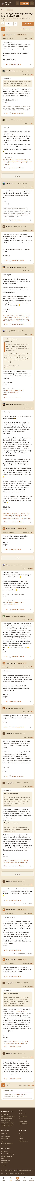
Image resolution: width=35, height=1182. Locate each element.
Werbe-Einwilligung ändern (6, 1157)
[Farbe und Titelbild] (15, 24)
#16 (31, 885)
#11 (31, 619)
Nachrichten (4, 1138)
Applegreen (9, 267)
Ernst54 (8, 616)
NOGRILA (9, 226)
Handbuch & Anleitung (7, 1143)
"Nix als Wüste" (16, 315)
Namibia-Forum (8, 3)
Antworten (27, 23)
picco (7, 120)
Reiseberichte (23, 1116)
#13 (31, 711)
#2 (31, 74)
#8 (31, 408)
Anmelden (25, 3)
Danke (6, 64)
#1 (31, 38)
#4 (31, 187)
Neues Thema (23, 1121)
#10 (31, 568)
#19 (31, 986)
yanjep (8, 708)
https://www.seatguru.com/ (20, 1011)
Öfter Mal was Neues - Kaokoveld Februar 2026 (15, 862)
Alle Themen (22, 1114)
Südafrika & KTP (14, 392)
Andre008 (9, 733)
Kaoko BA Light (7, 315)
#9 (31, 532)
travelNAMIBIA (10, 71)
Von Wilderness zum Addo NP (20, 317)
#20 (31, 1057)
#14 (31, 737)
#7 (31, 334)
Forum (3, 10)
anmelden (20, 1094)
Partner (21, 1138)
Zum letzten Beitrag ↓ (27, 29)
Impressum (4, 1151)
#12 (31, 667)
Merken (9, 24)
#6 (31, 270)
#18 (31, 963)
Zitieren (18, 64)
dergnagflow (10, 783)
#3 (31, 123)
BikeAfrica (9, 183)
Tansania (10, 10)
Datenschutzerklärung (7, 1154)
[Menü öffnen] (32, 3)
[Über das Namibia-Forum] (2, 3)
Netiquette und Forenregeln (5, 1161)
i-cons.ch (30, 1170)
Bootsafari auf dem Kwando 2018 (14, 390)
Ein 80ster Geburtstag (14, 320)
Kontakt (3, 1165)
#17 (31, 913)
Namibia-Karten (23, 1141)
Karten (21, 1136)
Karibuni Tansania (7, 319)
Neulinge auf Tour (26, 320)
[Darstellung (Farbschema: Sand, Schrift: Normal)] (17, 3)
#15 (31, 786)
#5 (31, 230)
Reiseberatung (23, 1123)
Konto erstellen (5, 1136)
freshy (8, 331)
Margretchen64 (10, 35)
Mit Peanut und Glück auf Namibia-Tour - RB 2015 (15, 860)
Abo (2, 1141)
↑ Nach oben (30, 1085)
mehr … (5, 394)
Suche (20, 1119)
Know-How (22, 1133)
